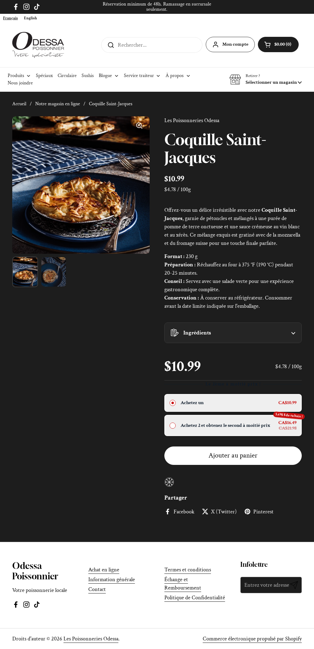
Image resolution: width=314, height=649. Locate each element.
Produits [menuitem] (16, 75)
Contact (97, 589)
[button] (265, 79)
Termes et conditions (187, 569)
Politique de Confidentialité (194, 597)
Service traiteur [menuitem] (139, 75)
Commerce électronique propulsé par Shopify (252, 638)
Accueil (19, 104)
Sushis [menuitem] (88, 75)
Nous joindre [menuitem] (20, 83)
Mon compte (235, 44)
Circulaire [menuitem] (67, 75)
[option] (30, 18)
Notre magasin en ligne (57, 104)
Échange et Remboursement (182, 583)
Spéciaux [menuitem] (44, 75)
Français (10, 18)
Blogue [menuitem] (105, 75)
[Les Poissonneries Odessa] (38, 45)
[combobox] (10, 18)
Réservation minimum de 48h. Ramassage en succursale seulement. (157, 7)
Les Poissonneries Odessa (90, 638)
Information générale (111, 579)
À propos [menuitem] (175, 75)
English (30, 18)
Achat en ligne (103, 569)
